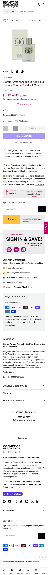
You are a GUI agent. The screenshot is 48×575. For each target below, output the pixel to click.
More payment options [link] (24, 142)
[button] (44, 4)
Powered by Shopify (32, 561)
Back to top (23, 438)
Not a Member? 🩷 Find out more (17, 121)
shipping (16, 99)
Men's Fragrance (9, 90)
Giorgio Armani (8, 77)
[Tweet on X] (12, 71)
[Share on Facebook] (17, 71)
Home (4, 19)
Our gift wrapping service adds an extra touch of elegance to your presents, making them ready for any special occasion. (23, 153)
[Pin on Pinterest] (22, 71)
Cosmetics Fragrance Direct (16, 561)
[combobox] (24, 11)
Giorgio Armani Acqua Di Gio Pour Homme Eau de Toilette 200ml (22, 21)
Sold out (32, 128)
